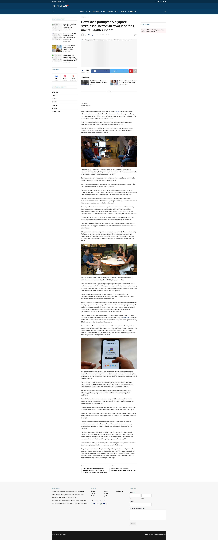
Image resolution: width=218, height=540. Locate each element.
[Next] (110, 91)
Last (142, 498)
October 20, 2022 (100, 35)
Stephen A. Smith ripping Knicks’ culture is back (64, 497)
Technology (132, 11)
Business (96, 11)
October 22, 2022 (95, 86)
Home (82, 11)
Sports (123, 11)
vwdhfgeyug (89, 35)
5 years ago (67, 29)
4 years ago (67, 41)
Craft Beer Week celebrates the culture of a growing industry (68, 491)
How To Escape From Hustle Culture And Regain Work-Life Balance (70, 503)
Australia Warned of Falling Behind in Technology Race (69, 47)
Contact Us (154, 534)
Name (132, 493)
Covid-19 (118, 111)
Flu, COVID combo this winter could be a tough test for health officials (98, 82)
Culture (103, 11)
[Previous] (107, 91)
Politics (88, 11)
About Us (147, 534)
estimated (126, 317)
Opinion (110, 11)
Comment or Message (137, 508)
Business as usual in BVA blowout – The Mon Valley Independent (69, 500)
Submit (133, 523)
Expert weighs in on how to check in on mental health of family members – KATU (128, 82)
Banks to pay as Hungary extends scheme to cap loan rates (68, 494)
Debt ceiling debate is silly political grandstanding (69, 25)
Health (117, 11)
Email (132, 501)
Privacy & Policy (162, 534)
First (131, 498)
